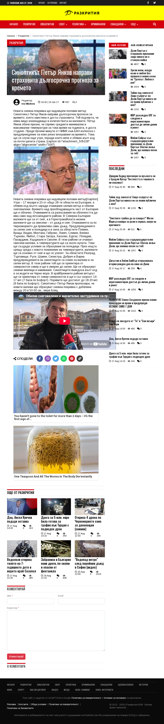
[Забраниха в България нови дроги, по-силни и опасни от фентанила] (56, 556)
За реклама (52, 2)
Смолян (52, 239)
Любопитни (47, 24)
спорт (21, 689)
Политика (78, 24)
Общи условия (38, 704)
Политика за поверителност (87, 698)
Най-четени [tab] (118, 45)
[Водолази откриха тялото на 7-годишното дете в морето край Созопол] (22, 556)
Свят (62, 24)
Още (133, 24)
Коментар (13, 608)
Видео (55, 689)
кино (9, 689)
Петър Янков (38, 114)
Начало (41, 2)
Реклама (11, 704)
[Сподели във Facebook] (40, 358)
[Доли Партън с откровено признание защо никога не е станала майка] (118, 58)
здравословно (125, 684)
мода (67, 689)
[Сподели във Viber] (48, 358)
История (143, 684)
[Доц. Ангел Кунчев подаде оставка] (22, 514)
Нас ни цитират (38, 689)
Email (60, 596)
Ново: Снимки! (82, 689)
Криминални (98, 24)
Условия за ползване (115, 698)
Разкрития (29, 24)
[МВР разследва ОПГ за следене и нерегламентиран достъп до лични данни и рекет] (118, 123)
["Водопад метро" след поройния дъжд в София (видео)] (90, 556)
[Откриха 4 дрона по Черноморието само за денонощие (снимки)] (90, 514)
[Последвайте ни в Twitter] (154, 3)
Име (10, 596)
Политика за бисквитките (20, 708)
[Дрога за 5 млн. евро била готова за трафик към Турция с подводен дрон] (56, 514)
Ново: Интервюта (104, 689)
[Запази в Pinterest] (72, 358)
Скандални (117, 24)
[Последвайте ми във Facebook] (148, 3)
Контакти (23, 704)
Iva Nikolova (28, 103)
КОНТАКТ (63, 2)
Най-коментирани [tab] (142, 45)
